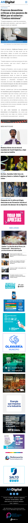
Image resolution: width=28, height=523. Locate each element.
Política (5, 497)
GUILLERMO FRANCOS (16, 44)
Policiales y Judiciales (18, 501)
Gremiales (16, 497)
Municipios (22, 497)
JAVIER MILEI (8, 44)
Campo (21, 499)
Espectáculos (8, 501)
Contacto (15, 503)
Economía (10, 497)
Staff (11, 503)
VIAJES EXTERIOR (24, 44)
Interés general (15, 499)
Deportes (7, 499)
